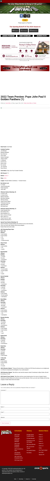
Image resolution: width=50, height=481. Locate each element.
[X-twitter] (25, 16)
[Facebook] (21, 16)
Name (2, 406)
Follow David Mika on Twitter (30, 103)
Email (2, 412)
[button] (1, 1)
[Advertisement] (25, 83)
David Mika (8, 103)
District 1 (6, 175)
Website (3, 417)
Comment (3, 390)
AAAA (5, 178)
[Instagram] (28, 16)
